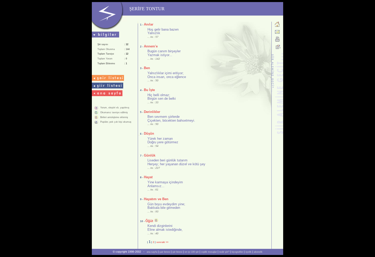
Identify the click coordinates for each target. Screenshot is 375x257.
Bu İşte (149, 90)
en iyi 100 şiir (192, 252)
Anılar (148, 24)
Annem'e (151, 46)
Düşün (149, 133)
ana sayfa (152, 252)
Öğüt (149, 221)
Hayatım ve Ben (156, 199)
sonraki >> (162, 242)
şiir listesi (177, 252)
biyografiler (237, 252)
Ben (147, 68)
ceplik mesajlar (209, 252)
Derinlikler (152, 112)
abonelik (258, 252)
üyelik (248, 252)
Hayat (148, 177)
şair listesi (164, 252)
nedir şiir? (224, 252)
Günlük (149, 155)
